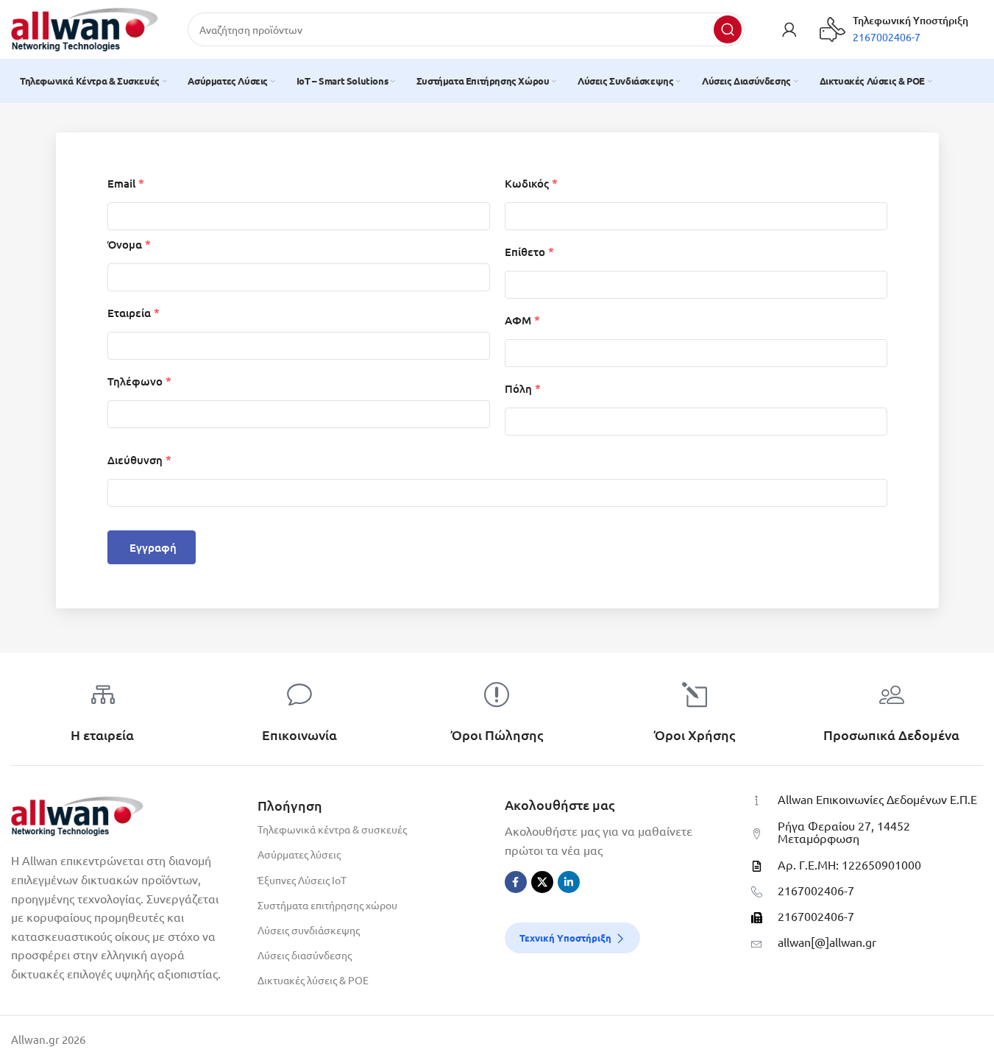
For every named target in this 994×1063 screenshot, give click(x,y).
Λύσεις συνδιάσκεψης (309, 929)
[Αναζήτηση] (728, 29)
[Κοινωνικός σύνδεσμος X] (542, 882)
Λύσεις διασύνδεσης (305, 954)
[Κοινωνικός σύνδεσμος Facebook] (516, 882)
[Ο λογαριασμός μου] (789, 29)
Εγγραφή (153, 547)
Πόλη (523, 389)
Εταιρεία (133, 313)
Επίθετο (529, 252)
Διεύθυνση (139, 460)
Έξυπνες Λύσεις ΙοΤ (302, 879)
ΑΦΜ (522, 320)
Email (125, 184)
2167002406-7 (816, 890)
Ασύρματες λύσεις (299, 854)
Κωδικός (531, 184)
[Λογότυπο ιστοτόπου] (84, 28)
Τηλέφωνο (139, 381)
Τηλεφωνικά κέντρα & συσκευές (332, 829)
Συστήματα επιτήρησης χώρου (327, 904)
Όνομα (129, 245)
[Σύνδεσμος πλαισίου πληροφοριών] (894, 29)
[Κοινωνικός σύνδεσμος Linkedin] (569, 882)
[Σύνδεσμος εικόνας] (77, 814)
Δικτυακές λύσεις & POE (313, 979)
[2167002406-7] (756, 891)
